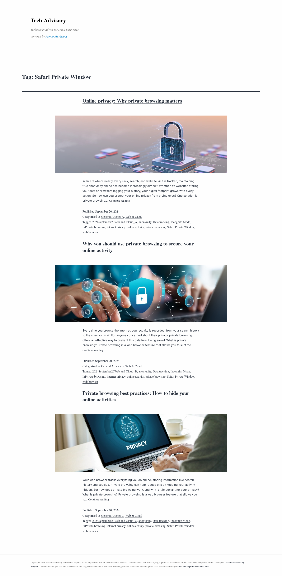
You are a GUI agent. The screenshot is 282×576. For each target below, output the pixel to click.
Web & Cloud (133, 216)
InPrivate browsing (93, 227)
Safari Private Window (180, 227)
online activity (135, 227)
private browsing (155, 227)
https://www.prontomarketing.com (193, 566)
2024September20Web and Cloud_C (114, 521)
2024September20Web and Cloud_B (114, 371)
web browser (90, 232)
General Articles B (112, 366)
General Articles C (112, 515)
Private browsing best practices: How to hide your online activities (135, 396)
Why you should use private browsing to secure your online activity (138, 247)
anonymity (145, 222)
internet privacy (116, 227)
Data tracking (161, 222)
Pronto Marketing (56, 36)
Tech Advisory (48, 20)
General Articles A (112, 216)
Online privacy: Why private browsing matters (132, 100)
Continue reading (119, 200)
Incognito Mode (180, 222)
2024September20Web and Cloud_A (114, 222)
